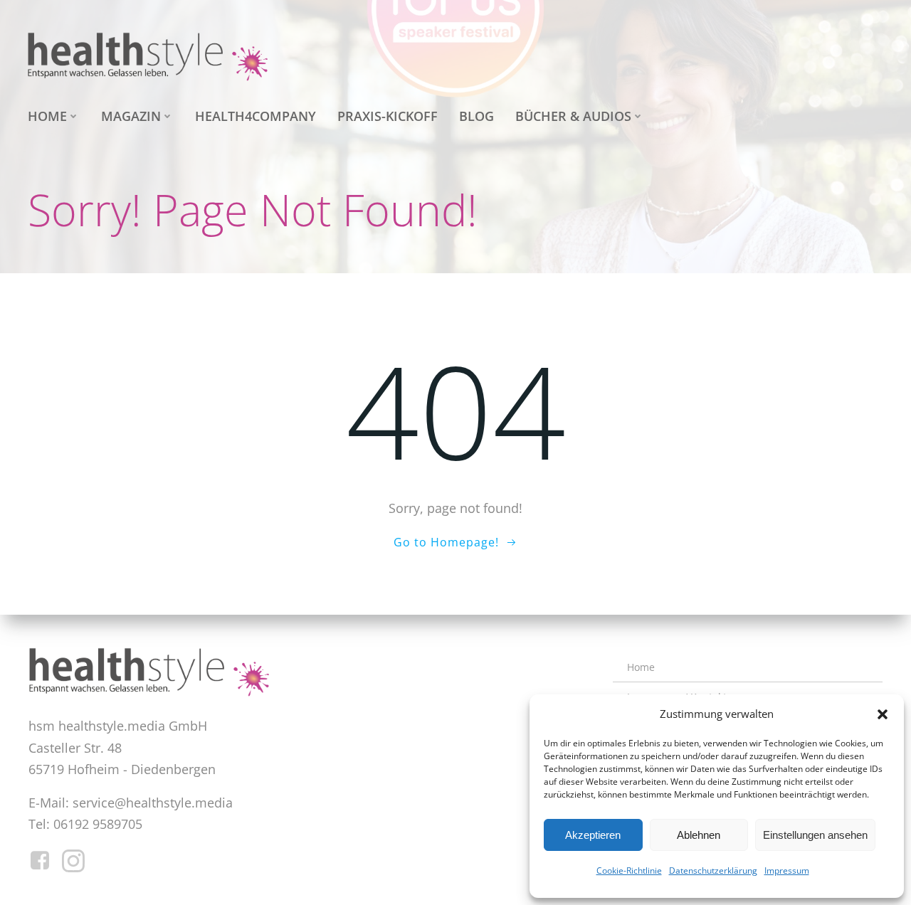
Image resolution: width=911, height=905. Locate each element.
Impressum (786, 870)
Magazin (131, 116)
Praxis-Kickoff (387, 116)
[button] (882, 714)
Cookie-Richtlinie (629, 870)
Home (47, 116)
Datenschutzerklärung (713, 870)
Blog (476, 116)
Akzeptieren (593, 835)
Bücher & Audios (573, 116)
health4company (255, 116)
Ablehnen (698, 835)
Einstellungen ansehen (815, 835)
